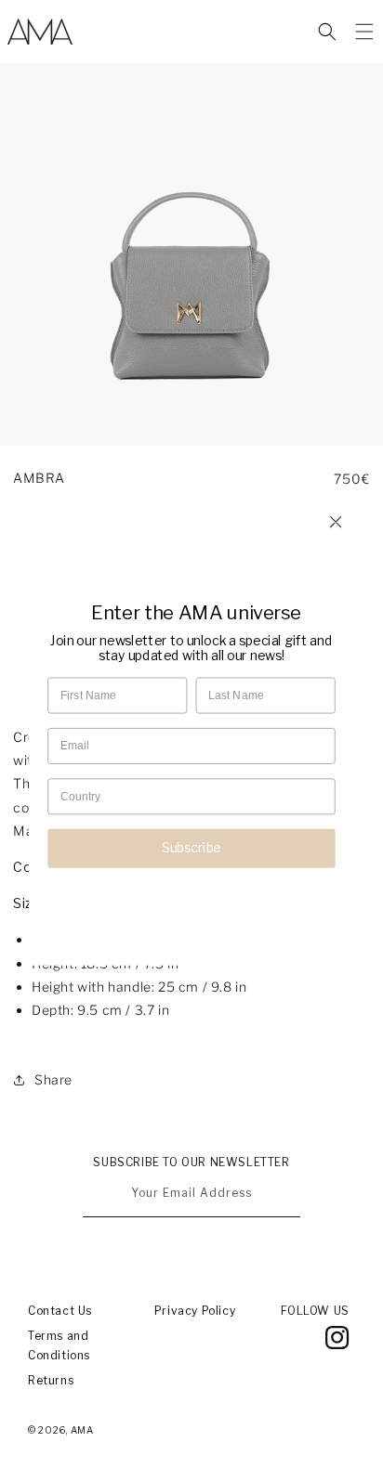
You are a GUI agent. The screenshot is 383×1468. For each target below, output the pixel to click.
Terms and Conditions (59, 1346)
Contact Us (60, 1311)
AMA (82, 1430)
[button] (327, 31)
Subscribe (191, 846)
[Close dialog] (335, 521)
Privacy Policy (194, 1311)
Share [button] (53, 1079)
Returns (50, 1380)
